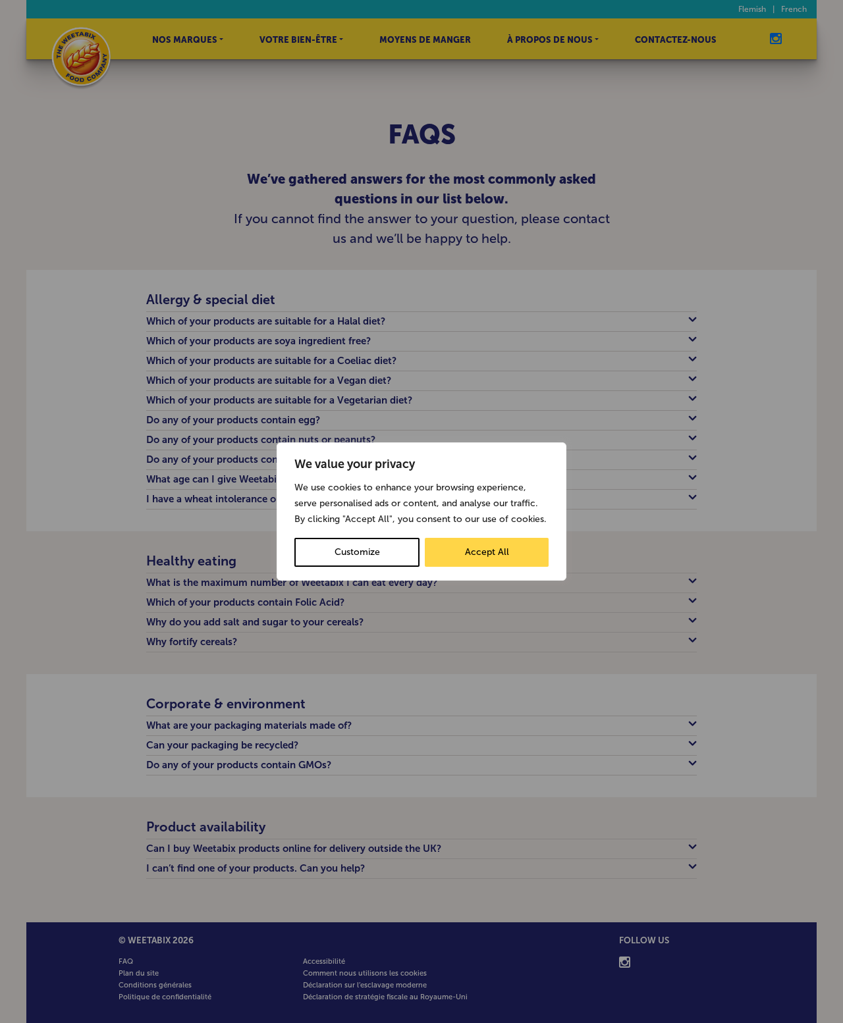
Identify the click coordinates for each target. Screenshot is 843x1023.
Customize (357, 552)
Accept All (487, 552)
